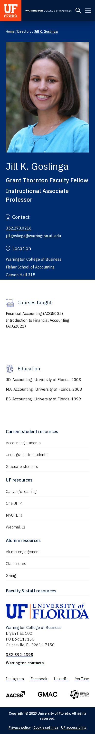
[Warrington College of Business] (48, 11)
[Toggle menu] (88, 11)
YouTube (82, 678)
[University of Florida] (10, 10)
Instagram (15, 678)
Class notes (16, 563)
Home (10, 31)
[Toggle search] (78, 11)
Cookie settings (45, 727)
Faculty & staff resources (31, 591)
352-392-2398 (19, 654)
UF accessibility (73, 727)
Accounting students (23, 442)
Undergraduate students (27, 454)
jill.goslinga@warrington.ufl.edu (33, 235)
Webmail (34, 527)
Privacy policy (20, 727)
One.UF (33, 503)
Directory (24, 31)
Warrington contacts (25, 662)
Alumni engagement (23, 551)
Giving (11, 575)
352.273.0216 (19, 228)
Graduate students (22, 466)
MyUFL (32, 515)
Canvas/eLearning (21, 491)
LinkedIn (61, 678)
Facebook (38, 678)
